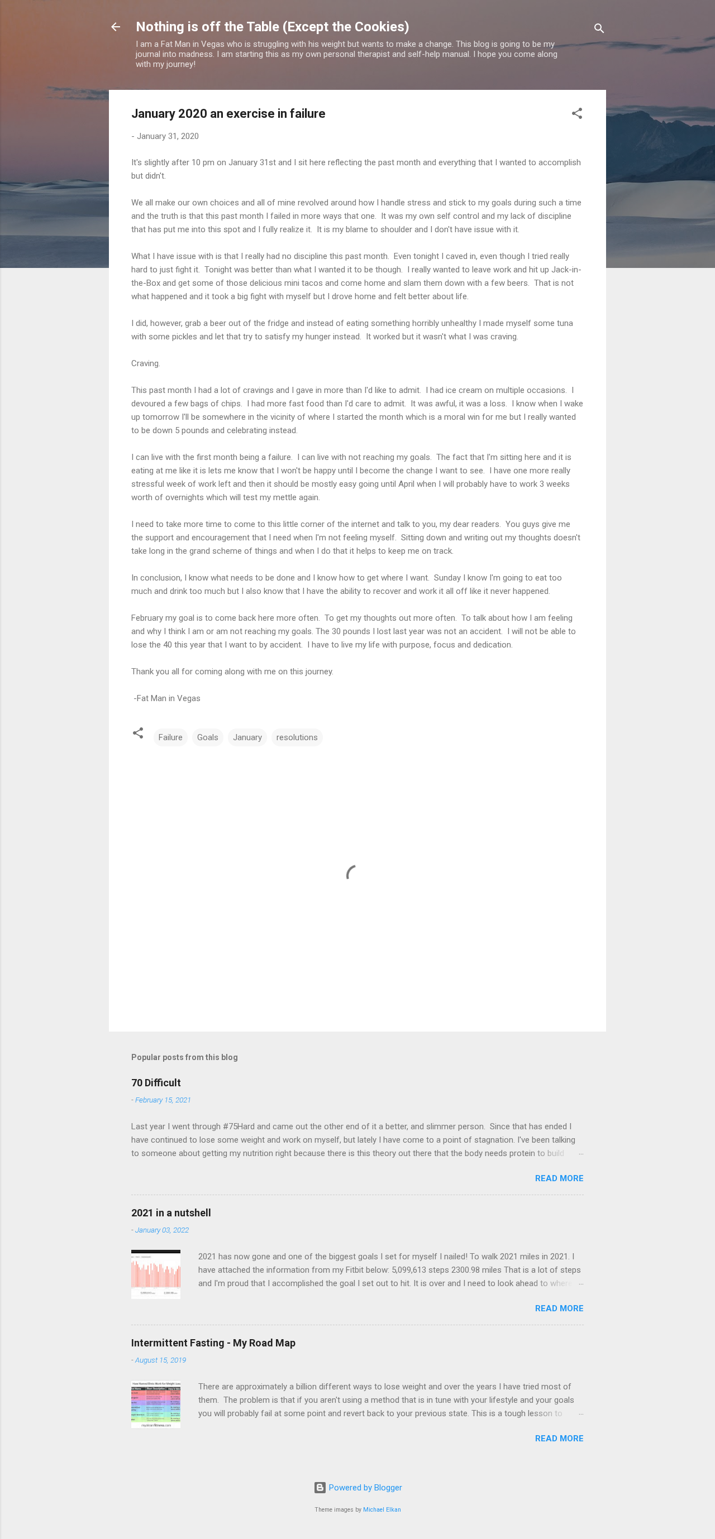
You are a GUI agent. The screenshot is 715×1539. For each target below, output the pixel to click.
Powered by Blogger (364, 1488)
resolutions (297, 737)
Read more (559, 1178)
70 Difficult (156, 1083)
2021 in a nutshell (171, 1213)
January (247, 737)
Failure (171, 737)
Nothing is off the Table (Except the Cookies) (272, 27)
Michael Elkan (382, 1509)
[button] (577, 115)
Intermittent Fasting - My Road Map (213, 1343)
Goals (207, 737)
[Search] (599, 30)
